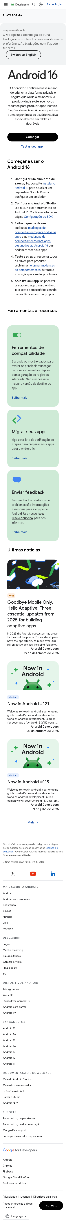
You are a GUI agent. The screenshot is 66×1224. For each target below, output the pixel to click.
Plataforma (12, 15)
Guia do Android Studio (16, 1079)
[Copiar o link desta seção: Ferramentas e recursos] (11, 317)
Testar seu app (32, 146)
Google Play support (14, 1130)
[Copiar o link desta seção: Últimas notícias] (44, 550)
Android (7, 893)
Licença (25, 1196)
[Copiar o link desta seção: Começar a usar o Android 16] (34, 167)
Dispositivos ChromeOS (16, 1001)
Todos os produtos (14, 1183)
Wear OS (8, 995)
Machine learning (13, 950)
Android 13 (9, 1052)
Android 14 (9, 1046)
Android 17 (9, 1028)
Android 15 (9, 1040)
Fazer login (54, 4)
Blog (5, 922)
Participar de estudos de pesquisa (22, 1136)
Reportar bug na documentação (21, 1124)
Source (7, 910)
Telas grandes (11, 989)
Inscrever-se (53, 1205)
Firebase (8, 1171)
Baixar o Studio (11, 1097)
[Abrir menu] (6, 4)
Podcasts (8, 928)
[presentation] (33, 164)
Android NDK (10, 1103)
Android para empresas (16, 899)
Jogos (6, 944)
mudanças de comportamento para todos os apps (35, 232)
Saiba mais (19, 398)
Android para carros (14, 1006)
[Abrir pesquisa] (34, 4)
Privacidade (10, 967)
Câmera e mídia (12, 961)
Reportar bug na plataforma (19, 1118)
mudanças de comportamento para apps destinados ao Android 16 (33, 241)
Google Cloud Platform (16, 1177)
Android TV (9, 1012)
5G (5, 973)
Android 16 (9, 1034)
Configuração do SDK (38, 217)
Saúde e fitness (12, 956)
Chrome (7, 1165)
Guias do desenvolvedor (17, 1085)
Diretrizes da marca (45, 1196)
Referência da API (13, 1091)
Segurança (9, 905)
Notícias (7, 916)
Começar (33, 137)
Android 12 (9, 1057)
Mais (33, 822)
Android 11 (9, 1063)
